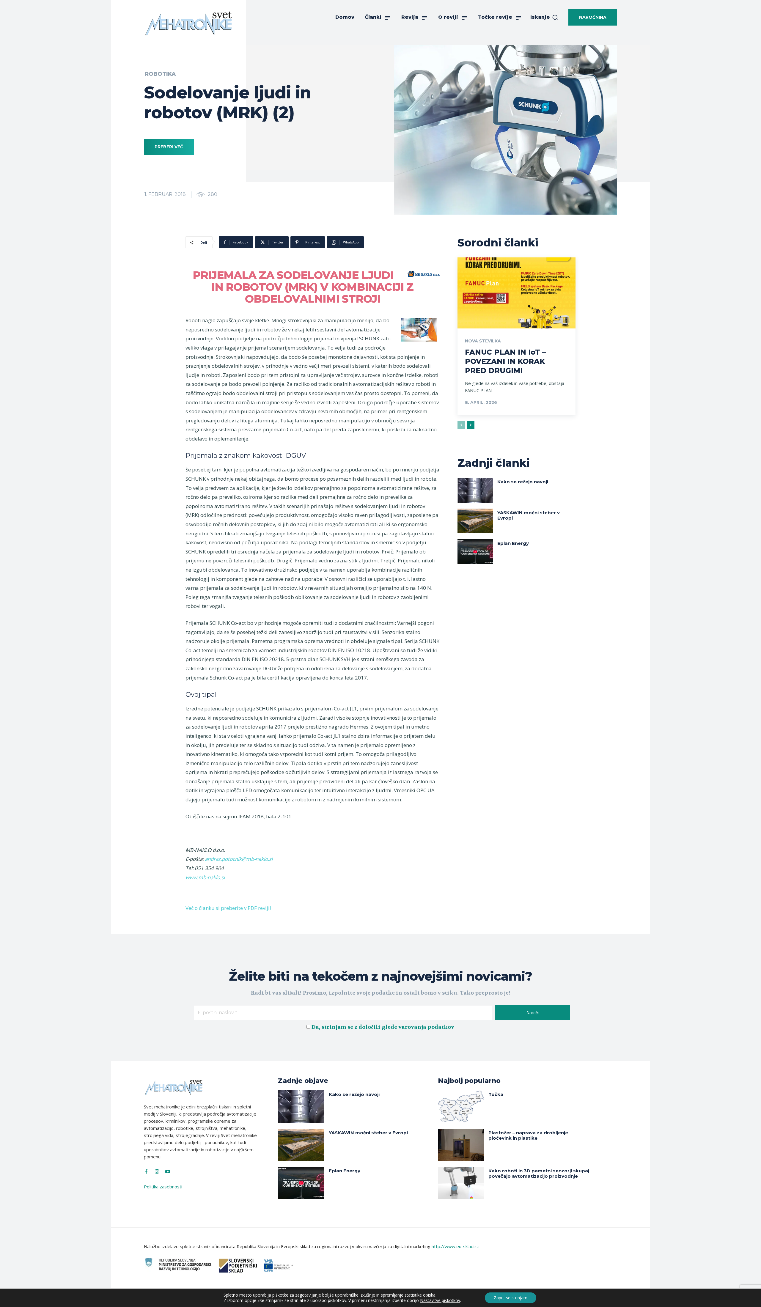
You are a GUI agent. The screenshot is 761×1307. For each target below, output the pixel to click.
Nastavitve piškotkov (440, 1300)
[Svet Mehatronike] (188, 23)
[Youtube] (167, 1171)
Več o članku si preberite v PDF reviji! (228, 908)
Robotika (160, 74)
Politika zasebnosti (163, 1187)
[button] (544, 17)
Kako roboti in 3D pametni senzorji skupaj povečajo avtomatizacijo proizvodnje (538, 1173)
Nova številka (483, 341)
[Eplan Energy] (475, 551)
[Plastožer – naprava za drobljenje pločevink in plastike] (461, 1145)
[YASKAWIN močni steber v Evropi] (475, 521)
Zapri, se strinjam (510, 1297)
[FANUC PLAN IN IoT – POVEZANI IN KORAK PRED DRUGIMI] (516, 292)
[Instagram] (157, 1171)
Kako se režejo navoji (522, 482)
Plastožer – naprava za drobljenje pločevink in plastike (528, 1135)
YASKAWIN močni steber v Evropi (528, 515)
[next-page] (470, 425)
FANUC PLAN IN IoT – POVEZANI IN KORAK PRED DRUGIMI (505, 361)
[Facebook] (146, 1171)
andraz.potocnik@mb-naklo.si (239, 858)
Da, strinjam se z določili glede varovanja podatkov (383, 1027)
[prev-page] (461, 425)
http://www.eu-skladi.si (455, 1246)
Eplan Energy (513, 543)
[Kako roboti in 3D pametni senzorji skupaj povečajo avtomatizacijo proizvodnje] (461, 1183)
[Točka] (461, 1106)
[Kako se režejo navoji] (475, 490)
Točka (495, 1094)
